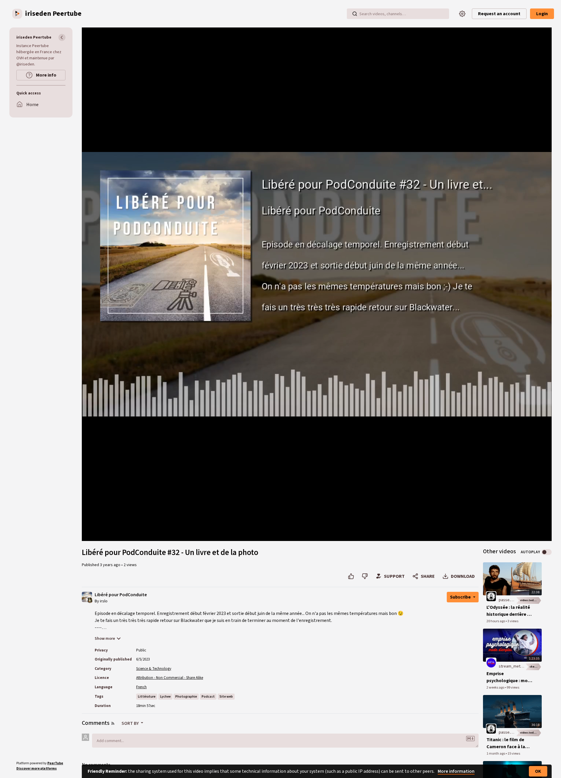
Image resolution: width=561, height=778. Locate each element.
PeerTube (55, 763)
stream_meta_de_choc (519, 666)
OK (538, 771)
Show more (105, 639)
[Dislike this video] (365, 576)
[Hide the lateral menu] (61, 37)
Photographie (186, 696)
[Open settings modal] (462, 14)
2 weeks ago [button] (495, 687)
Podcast (208, 696)
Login (542, 14)
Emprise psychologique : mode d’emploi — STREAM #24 (509, 677)
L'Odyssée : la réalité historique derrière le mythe (508, 611)
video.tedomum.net (531, 600)
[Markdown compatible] (470, 738)
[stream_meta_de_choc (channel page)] (491, 662)
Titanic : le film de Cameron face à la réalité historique (505, 743)
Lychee (165, 696)
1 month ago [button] (496, 753)
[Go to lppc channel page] (90, 599)
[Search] (354, 13)
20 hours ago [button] (496, 621)
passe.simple (510, 600)
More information (456, 771)
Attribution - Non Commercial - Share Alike (169, 677)
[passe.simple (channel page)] (491, 596)
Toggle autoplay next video (546, 552)
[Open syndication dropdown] (113, 723)
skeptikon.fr (535, 667)
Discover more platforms (36, 768)
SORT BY (131, 723)
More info (45, 75)
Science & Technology (153, 668)
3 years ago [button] (110, 565)
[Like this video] (351, 576)
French (141, 687)
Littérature (146, 696)
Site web (226, 696)
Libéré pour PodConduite (121, 595)
